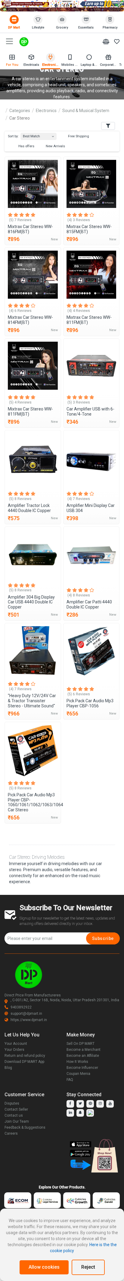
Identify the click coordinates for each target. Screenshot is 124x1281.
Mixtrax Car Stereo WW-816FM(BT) (30, 229)
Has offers (25, 146)
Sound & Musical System (85, 110)
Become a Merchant (84, 1050)
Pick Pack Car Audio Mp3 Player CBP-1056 (90, 703)
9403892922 (21, 1007)
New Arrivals (55, 146)
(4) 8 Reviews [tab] (78, 595)
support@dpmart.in (26, 1013)
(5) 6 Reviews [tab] (78, 694)
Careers (11, 1133)
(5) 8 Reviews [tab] (20, 499)
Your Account (16, 1044)
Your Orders (14, 1050)
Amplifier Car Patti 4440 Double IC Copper (89, 604)
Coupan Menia (78, 1074)
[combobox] (38, 135)
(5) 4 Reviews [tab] (20, 402)
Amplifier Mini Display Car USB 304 (91, 508)
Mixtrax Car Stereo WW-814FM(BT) (30, 320)
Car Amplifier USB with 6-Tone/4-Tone (90, 411)
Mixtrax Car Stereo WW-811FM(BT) (89, 320)
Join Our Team (17, 1121)
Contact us (14, 1115)
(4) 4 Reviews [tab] (78, 311)
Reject (88, 1267)
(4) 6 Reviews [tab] (20, 311)
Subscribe (103, 938)
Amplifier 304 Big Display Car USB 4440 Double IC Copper (31, 602)
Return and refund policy (25, 1056)
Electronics (46, 110)
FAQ (70, 1080)
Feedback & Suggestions (25, 1127)
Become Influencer (82, 1068)
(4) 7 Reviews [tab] (78, 499)
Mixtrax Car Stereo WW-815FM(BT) (89, 229)
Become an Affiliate (83, 1056)
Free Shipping (78, 136)
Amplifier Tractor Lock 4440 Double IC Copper (29, 508)
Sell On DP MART (81, 1044)
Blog (8, 1068)
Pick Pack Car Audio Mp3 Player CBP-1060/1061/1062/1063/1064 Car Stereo (33, 802)
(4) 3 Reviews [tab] (78, 220)
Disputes (12, 1103)
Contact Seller (16, 1109)
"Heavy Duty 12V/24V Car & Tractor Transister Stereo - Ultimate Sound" (32, 700)
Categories (19, 110)
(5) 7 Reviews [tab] (20, 220)
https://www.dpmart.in (29, 1020)
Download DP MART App (24, 1062)
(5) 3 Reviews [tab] (78, 402)
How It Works (77, 1062)
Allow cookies (44, 1267)
